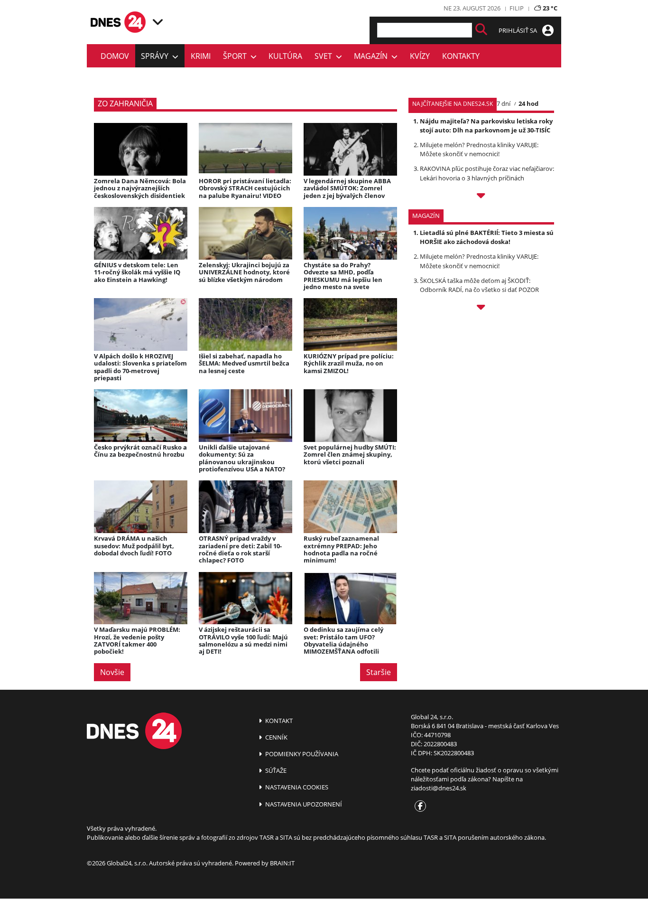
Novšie (112, 672)
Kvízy (420, 56)
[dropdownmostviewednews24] (481, 197)
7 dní (503, 103)
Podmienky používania (301, 754)
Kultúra (285, 56)
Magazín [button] (372, 56)
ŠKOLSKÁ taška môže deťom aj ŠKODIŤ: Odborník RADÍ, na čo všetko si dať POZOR (479, 285)
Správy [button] (156, 56)
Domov (115, 56)
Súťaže (275, 770)
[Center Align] (481, 30)
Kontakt (278, 720)
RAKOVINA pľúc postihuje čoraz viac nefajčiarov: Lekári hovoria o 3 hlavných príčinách (487, 173)
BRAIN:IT (282, 863)
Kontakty (461, 56)
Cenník (275, 737)
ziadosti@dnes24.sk (438, 788)
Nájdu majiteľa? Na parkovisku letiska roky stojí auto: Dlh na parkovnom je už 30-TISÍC (486, 125)
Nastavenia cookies (296, 787)
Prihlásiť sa (518, 30)
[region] (157, 21)
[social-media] (418, 806)
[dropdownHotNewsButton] (481, 308)
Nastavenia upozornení (303, 804)
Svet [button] (325, 56)
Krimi (201, 56)
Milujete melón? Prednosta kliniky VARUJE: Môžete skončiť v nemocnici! (479, 149)
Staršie (378, 672)
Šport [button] (236, 56)
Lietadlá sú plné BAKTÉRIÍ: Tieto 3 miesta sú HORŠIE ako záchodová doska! (487, 237)
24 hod (528, 103)
